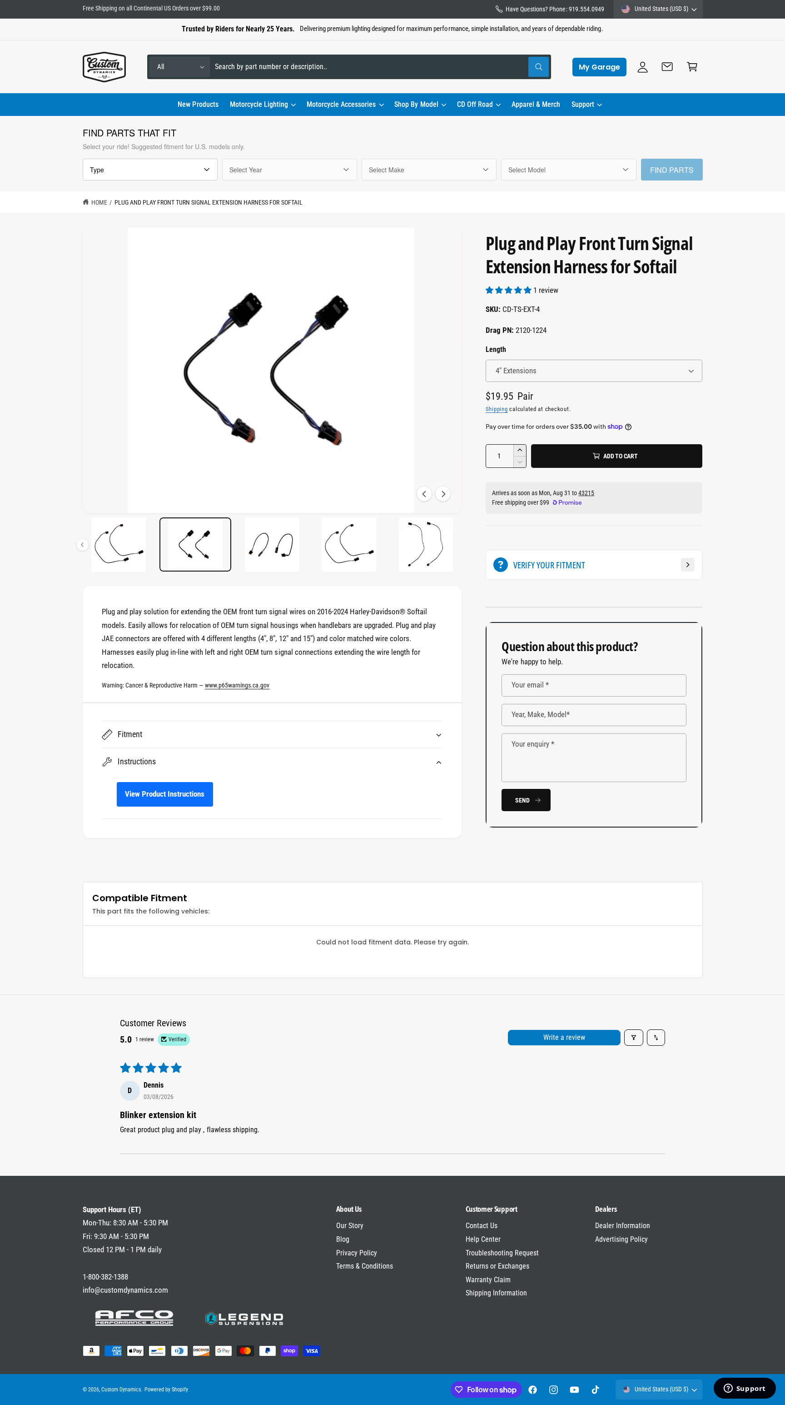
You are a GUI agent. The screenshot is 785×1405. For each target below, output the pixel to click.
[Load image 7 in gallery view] (349, 544)
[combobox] (382, 67)
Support (582, 104)
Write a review (564, 1037)
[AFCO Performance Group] (134, 1318)
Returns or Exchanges (497, 1266)
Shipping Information (496, 1293)
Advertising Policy (621, 1239)
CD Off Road (475, 104)
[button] (262, 104)
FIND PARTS (672, 170)
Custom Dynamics (121, 1389)
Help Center (483, 1239)
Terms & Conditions (364, 1266)
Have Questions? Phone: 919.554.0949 (555, 9)
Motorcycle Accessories (341, 104)
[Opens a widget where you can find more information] (744, 1389)
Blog (342, 1239)
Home (99, 202)
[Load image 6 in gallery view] (272, 544)
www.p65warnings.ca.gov (237, 685)
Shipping (497, 409)
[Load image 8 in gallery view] (426, 544)
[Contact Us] (667, 67)
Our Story (349, 1225)
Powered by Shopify (166, 1389)
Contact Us (481, 1225)
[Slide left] (424, 494)
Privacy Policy (356, 1253)
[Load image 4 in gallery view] (119, 544)
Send (522, 800)
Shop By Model (416, 104)
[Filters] (633, 1037)
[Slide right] (443, 494)
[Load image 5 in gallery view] (195, 544)
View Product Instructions (164, 793)
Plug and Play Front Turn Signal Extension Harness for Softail (208, 202)
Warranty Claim (488, 1279)
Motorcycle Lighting (259, 104)
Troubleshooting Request (502, 1253)
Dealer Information (622, 1225)
